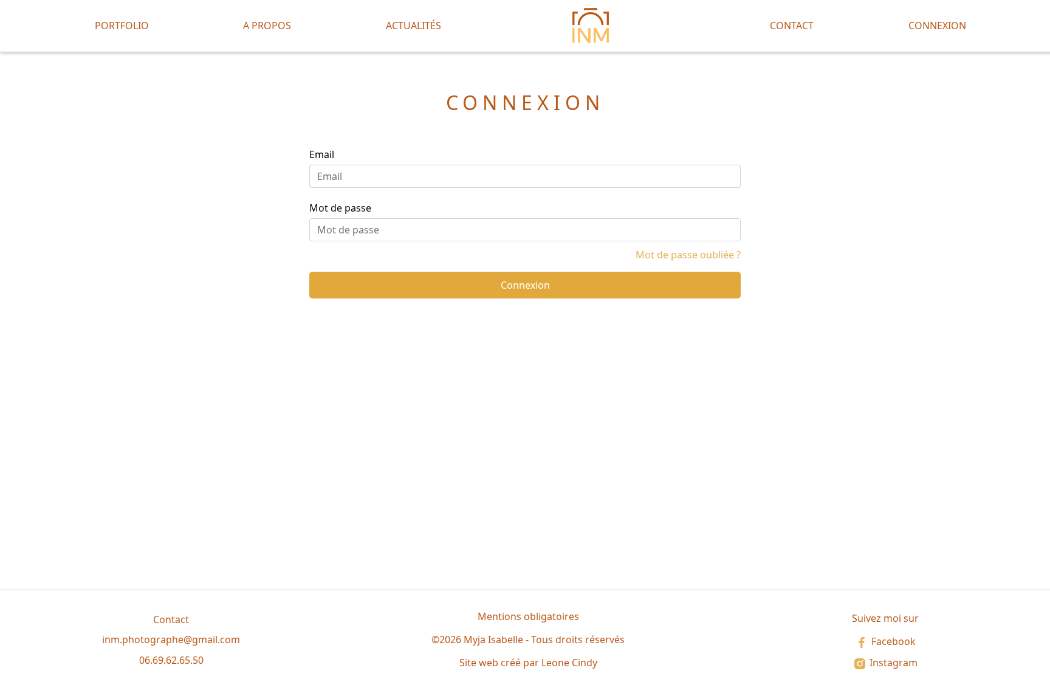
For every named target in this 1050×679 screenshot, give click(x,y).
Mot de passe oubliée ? (688, 254)
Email (321, 154)
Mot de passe (340, 208)
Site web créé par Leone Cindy (528, 662)
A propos (267, 25)
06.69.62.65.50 (171, 660)
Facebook (892, 641)
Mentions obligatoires (528, 616)
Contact (792, 25)
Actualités (413, 25)
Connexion (937, 25)
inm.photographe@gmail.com (171, 639)
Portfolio (122, 25)
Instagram (892, 662)
